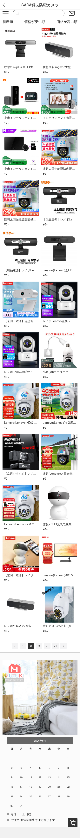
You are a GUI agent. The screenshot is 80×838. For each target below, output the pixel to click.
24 (55, 645)
